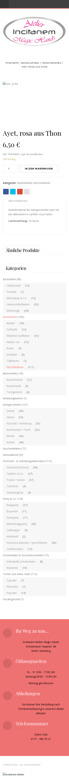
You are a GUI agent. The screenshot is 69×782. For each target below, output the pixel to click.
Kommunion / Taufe (18, 429)
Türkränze (12, 486)
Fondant (11, 292)
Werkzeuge (13, 310)
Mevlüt (10, 436)
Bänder (10, 323)
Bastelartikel (30, 62)
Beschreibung (18, 201)
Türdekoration (14, 549)
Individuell (12, 536)
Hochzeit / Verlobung (18, 423)
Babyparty (12, 505)
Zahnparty (12, 517)
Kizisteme (12, 568)
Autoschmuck (14, 379)
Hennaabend (10, 455)
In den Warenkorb (39, 168)
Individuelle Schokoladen (21, 561)
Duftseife (11, 329)
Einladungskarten (13, 398)
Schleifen (11, 354)
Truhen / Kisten (15, 480)
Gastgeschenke (12, 404)
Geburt (10, 411)
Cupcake (11, 580)
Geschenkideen (12, 448)
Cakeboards (13, 285)
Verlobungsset (14, 492)
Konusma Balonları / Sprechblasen (26, 542)
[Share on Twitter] (13, 191)
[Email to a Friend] (27, 191)
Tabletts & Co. (15, 473)
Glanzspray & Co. (16, 298)
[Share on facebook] (6, 191)
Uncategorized (11, 599)
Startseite (12, 62)
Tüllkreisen (12, 361)
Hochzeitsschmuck (17, 467)
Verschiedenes (51, 62)
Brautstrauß (13, 386)
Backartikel (9, 279)
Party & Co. (9, 498)
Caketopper (13, 530)
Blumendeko (10, 373)
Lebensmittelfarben (18, 304)
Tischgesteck (14, 392)
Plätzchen (12, 586)
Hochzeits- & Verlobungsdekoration (24, 461)
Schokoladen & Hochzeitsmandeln (23, 555)
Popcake (11, 593)
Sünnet (10, 442)
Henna (10, 417)
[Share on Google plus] (20, 191)
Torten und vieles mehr (16, 574)
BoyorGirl (12, 511)
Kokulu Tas (13, 342)
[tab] (18, 201)
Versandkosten (34, 154)
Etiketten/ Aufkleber (18, 335)
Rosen (10, 348)
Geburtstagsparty (16, 524)
